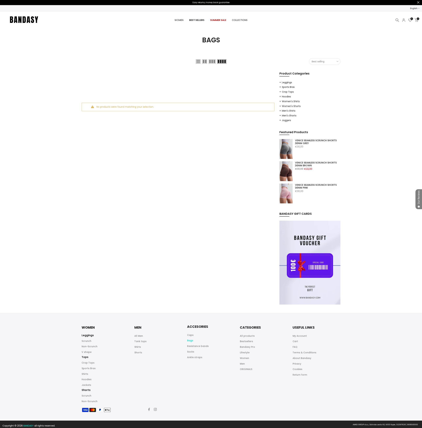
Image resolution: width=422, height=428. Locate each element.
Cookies (297, 369)
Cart (295, 341)
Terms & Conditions (304, 352)
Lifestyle (245, 352)
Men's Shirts (288, 110)
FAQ (295, 347)
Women (244, 358)
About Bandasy (302, 358)
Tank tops (140, 341)
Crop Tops (288, 91)
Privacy (297, 363)
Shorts (138, 352)
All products (247, 336)
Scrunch (86, 341)
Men (242, 363)
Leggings (287, 82)
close (3, 2)
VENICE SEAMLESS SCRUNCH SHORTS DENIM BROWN (316, 164)
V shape (86, 352)
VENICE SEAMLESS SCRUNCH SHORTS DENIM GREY (316, 142)
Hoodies (286, 96)
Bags (190, 340)
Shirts (85, 374)
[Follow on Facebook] (149, 409)
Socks (190, 351)
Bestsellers (246, 341)
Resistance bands (198, 346)
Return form (300, 374)
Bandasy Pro (247, 347)
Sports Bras (288, 87)
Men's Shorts (289, 115)
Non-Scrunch (89, 346)
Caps (190, 335)
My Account (300, 336)
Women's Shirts (291, 101)
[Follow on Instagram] (155, 409)
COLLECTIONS (239, 20)
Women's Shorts (291, 106)
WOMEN (179, 20)
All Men (138, 336)
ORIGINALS (246, 369)
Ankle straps (194, 357)
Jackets (86, 385)
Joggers (286, 120)
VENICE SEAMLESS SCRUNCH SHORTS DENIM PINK (316, 186)
